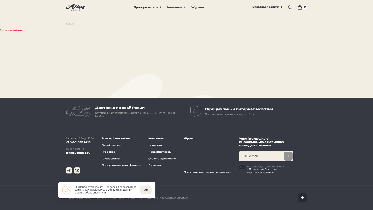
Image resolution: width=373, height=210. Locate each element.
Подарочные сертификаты (121, 165)
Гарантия (154, 165)
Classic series (111, 145)
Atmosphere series (116, 138)
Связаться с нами (265, 7)
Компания (174, 7)
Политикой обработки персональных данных (262, 170)
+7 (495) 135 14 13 (78, 142)
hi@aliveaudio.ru (78, 152)
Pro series (108, 151)
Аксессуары (111, 158)
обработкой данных (120, 189)
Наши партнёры (159, 151)
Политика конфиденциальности (207, 172)
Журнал (190, 138)
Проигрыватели (146, 7)
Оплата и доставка (162, 158)
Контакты (155, 145)
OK (146, 189)
